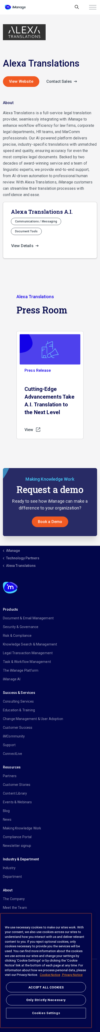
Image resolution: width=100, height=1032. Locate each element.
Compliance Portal (17, 837)
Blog (6, 811)
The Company (14, 899)
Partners (10, 776)
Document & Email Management (28, 618)
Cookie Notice (50, 975)
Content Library (15, 793)
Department (12, 877)
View (29, 429)
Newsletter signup (17, 846)
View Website (21, 81)
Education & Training (19, 710)
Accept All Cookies (46, 987)
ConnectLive (12, 754)
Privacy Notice (72, 975)
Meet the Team (15, 908)
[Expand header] (92, 7)
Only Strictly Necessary (46, 1000)
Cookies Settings (46, 1013)
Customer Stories (16, 785)
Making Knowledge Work (22, 828)
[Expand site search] (77, 7)
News (7, 819)
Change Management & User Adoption (33, 719)
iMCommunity (14, 736)
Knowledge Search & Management (30, 644)
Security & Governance (20, 627)
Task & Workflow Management (27, 662)
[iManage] (15, 7)
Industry (9, 868)
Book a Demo (50, 521)
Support (9, 745)
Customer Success (17, 727)
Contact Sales (59, 81)
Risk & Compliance (17, 635)
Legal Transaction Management (28, 653)
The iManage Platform (20, 670)
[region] (46, 970)
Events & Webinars (17, 802)
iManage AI (12, 679)
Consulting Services (18, 701)
